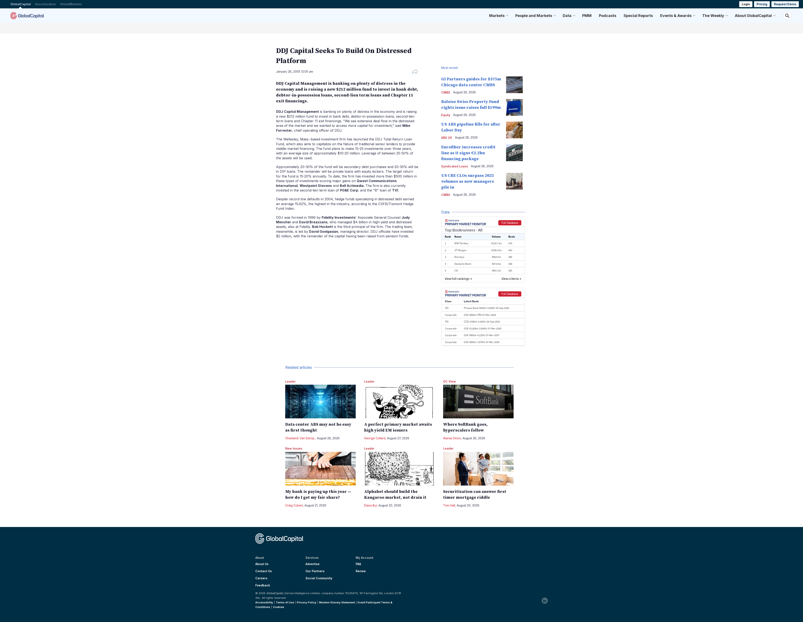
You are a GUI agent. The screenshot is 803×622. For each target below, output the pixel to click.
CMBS (445, 92)
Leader (290, 381)
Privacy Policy (306, 602)
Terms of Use (285, 602)
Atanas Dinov (452, 438)
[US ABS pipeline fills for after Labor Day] (514, 130)
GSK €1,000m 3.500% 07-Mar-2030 (482, 328)
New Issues (293, 448)
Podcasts (607, 15)
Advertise (313, 564)
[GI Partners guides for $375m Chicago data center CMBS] (514, 84)
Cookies (278, 607)
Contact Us (263, 571)
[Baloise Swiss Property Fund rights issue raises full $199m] (514, 107)
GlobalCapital (20, 4)
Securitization (45, 4)
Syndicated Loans (454, 166)
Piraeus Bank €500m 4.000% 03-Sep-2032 (486, 308)
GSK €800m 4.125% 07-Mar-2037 (481, 335)
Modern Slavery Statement (337, 602)
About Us (262, 564)
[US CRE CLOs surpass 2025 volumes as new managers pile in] (514, 181)
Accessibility (264, 602)
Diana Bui (370, 505)
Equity (445, 115)
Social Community (319, 578)
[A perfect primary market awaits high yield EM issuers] (399, 401)
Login (746, 4)
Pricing (762, 4)
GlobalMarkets (71, 4)
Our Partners (315, 571)
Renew (361, 571)
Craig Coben (294, 505)
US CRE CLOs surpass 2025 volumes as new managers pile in (467, 181)
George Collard (374, 438)
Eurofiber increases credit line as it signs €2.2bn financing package (468, 153)
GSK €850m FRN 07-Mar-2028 (480, 315)
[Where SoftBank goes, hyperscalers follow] (478, 401)
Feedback (262, 585)
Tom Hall (449, 505)
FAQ (358, 564)
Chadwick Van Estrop (300, 438)
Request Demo (785, 4)
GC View (449, 381)
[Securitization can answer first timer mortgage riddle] (478, 469)
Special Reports (638, 15)
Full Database (509, 222)
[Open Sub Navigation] (507, 15)
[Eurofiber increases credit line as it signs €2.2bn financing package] (514, 152)
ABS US (446, 137)
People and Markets (533, 15)
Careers (261, 578)
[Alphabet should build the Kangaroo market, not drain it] (399, 469)
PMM (587, 15)
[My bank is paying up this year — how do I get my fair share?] (320, 469)
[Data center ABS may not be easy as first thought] (320, 401)
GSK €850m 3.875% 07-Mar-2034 (481, 342)
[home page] (27, 15)
